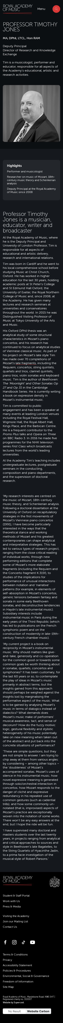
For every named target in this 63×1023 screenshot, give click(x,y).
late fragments (26, 363)
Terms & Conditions (15, 954)
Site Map (8, 987)
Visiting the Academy (16, 916)
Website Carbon (38, 1011)
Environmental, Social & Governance (26, 976)
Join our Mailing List (15, 921)
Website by (13, 1002)
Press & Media (12, 906)
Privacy (7, 959)
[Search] (56, 9)
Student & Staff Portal (16, 895)
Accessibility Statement (17, 965)
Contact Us (10, 926)
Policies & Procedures (17, 970)
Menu (41, 9)
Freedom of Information (18, 981)
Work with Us (11, 901)
